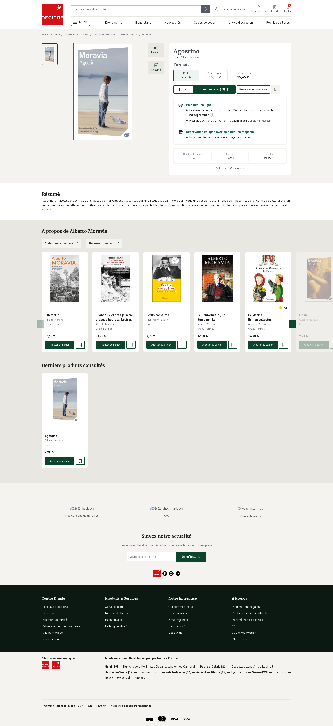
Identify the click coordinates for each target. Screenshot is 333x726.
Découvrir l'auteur (102, 243)
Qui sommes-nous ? (181, 607)
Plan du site (240, 639)
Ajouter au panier (59, 344)
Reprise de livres (116, 613)
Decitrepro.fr (177, 626)
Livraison (48, 613)
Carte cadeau (114, 607)
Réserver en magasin (253, 89)
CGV (234, 626)
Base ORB (175, 632)
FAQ (166, 515)
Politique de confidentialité (250, 613)
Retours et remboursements (61, 626)
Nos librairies (177, 613)
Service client (51, 639)
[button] (166, 202)
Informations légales (246, 607)
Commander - (214, 89)
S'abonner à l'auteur (59, 243)
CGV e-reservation (244, 632)
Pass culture (114, 620)
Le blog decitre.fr (116, 626)
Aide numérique (52, 632)
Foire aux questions (55, 607)
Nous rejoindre (178, 620)
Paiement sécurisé (54, 620)
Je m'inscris (191, 556)
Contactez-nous (251, 516)
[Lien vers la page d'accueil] (52, 14)
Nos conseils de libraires (82, 515)
